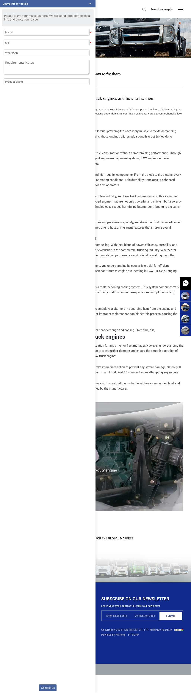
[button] (48, 3)
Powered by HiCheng (113, 634)
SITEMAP (133, 634)
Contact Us (48, 687)
